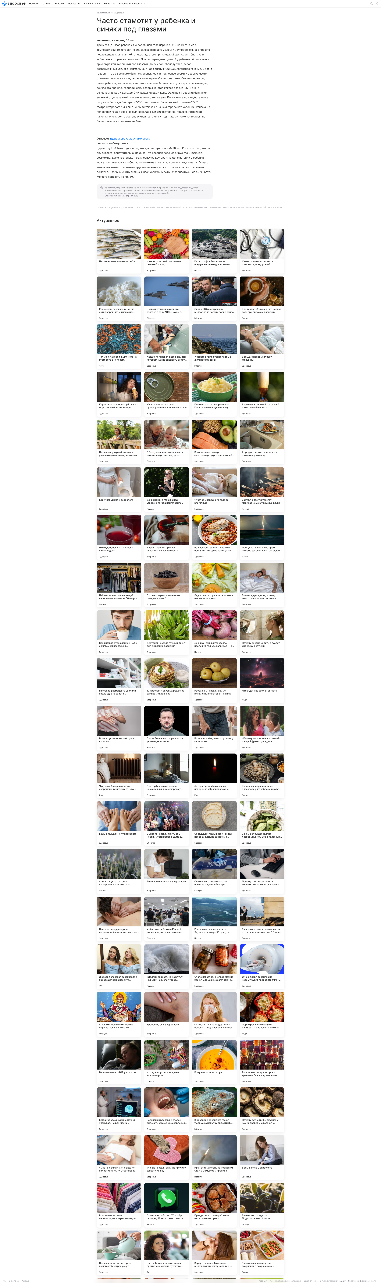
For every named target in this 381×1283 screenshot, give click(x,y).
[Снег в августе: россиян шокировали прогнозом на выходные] (119, 871)
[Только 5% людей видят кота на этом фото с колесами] (119, 346)
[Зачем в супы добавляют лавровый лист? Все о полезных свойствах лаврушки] (262, 823)
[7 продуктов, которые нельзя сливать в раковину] (262, 442)
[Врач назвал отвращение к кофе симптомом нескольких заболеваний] (119, 632)
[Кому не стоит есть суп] (214, 1062)
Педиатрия (119, 12)
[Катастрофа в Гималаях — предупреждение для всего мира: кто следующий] (214, 251)
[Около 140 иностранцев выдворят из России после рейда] (214, 299)
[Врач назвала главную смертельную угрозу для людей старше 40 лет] (214, 442)
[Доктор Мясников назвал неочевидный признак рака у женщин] (166, 776)
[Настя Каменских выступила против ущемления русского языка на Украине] (166, 1253)
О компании (14, 1281)
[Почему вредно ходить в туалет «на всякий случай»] (262, 632)
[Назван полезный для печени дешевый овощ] (166, 251)
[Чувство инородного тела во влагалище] (214, 489)
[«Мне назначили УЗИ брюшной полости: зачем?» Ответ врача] (119, 1157)
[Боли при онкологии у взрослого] (166, 871)
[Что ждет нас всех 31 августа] (262, 680)
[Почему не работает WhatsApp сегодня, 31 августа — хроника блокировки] (166, 1205)
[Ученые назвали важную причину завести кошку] (166, 1157)
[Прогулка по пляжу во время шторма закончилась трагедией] (262, 537)
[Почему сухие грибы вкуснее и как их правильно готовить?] (262, 1109)
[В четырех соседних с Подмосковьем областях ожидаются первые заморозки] (262, 1205)
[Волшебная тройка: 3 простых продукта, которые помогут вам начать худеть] (214, 537)
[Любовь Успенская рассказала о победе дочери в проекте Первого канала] (119, 966)
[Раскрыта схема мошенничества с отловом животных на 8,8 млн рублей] (262, 919)
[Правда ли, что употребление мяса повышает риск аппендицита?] (214, 1205)
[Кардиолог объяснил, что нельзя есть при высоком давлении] (262, 299)
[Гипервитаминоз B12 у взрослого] (119, 1062)
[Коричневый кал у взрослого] (119, 489)
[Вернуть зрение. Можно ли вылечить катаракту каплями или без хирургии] (214, 1253)
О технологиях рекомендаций (333, 1281)
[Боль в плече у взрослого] (262, 1157)
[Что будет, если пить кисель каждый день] (119, 537)
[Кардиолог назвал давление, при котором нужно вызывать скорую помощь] (166, 346)
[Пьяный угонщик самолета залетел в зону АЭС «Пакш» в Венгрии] (166, 299)
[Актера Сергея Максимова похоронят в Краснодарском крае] (214, 776)
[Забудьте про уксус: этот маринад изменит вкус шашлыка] (262, 489)
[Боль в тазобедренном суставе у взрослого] (214, 728)
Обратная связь (311, 1281)
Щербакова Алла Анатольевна (130, 138)
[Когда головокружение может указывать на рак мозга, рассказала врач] (119, 1109)
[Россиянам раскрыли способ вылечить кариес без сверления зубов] (166, 1109)
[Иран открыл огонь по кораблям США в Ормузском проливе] (214, 1157)
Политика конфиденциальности (362, 1281)
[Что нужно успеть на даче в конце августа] (166, 1062)
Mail (5, 1281)
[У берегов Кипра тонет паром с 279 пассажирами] (214, 346)
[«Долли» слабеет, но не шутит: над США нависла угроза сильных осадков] (166, 966)
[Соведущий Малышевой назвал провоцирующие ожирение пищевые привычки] (214, 823)
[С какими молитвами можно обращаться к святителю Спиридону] (119, 1014)
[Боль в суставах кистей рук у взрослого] (119, 728)
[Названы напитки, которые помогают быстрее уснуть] (119, 1253)
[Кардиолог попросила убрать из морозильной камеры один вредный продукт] (119, 394)
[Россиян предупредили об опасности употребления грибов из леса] (262, 776)
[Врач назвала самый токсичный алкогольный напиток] (262, 394)
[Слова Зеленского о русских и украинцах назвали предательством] (166, 728)
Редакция (263, 1281)
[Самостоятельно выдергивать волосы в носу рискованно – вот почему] (214, 1014)
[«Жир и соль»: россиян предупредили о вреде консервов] (166, 394)
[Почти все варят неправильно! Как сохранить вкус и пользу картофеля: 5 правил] (214, 394)
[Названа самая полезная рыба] (119, 251)
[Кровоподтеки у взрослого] (166, 1014)
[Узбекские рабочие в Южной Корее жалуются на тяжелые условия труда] (166, 919)
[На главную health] (16, 3)
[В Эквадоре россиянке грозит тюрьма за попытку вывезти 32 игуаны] (214, 1109)
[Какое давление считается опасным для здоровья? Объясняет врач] (262, 251)
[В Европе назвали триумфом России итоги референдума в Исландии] (166, 823)
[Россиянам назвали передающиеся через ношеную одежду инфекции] (119, 1205)
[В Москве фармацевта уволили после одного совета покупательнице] (119, 680)
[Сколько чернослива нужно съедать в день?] (166, 585)
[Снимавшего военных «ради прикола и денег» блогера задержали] (214, 871)
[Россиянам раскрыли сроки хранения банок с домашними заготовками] (262, 1062)
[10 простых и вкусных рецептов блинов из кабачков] (166, 680)
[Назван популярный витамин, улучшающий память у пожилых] (119, 442)
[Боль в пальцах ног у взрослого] (119, 823)
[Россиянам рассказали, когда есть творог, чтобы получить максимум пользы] (119, 299)
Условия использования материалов (285, 1281)
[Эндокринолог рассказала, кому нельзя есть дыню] (214, 585)
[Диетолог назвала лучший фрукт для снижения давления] (166, 632)
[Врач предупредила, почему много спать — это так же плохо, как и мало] (262, 585)
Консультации (103, 12)
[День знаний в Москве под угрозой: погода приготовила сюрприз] (166, 489)
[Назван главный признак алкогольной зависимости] (166, 537)
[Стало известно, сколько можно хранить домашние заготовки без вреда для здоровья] (214, 966)
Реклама (25, 1281)
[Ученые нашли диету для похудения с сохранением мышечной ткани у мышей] (262, 1253)
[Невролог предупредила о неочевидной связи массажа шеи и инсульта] (119, 919)
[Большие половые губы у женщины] (262, 346)
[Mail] (4, 3)
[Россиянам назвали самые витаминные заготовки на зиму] (214, 680)
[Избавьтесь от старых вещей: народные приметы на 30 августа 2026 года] (119, 585)
